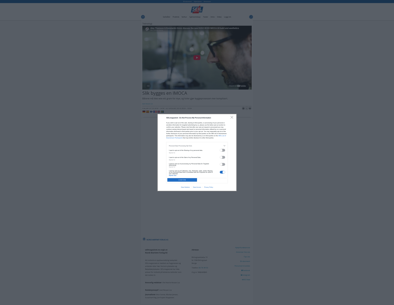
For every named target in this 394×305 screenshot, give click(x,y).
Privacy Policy (208, 187)
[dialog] (197, 152)
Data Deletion (185, 187)
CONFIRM (182, 180)
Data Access (197, 187)
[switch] (222, 150)
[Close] (232, 118)
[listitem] (197, 146)
